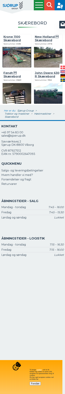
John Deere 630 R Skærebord (47, 74)
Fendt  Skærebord (12, 74)
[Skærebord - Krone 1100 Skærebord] (17, 66)
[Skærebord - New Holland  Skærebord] (48, 66)
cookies (39, 370)
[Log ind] (60, 5)
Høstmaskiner (42, 113)
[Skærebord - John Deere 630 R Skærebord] (48, 103)
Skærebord (11, 116)
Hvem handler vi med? (17, 175)
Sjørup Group (25, 110)
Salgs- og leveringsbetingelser (22, 170)
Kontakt (9, 126)
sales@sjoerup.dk (13, 135)
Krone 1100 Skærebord (12, 38)
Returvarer (9, 184)
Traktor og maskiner (17, 113)
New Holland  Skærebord (47, 38)
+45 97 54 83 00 (12, 132)
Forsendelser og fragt (16, 179)
